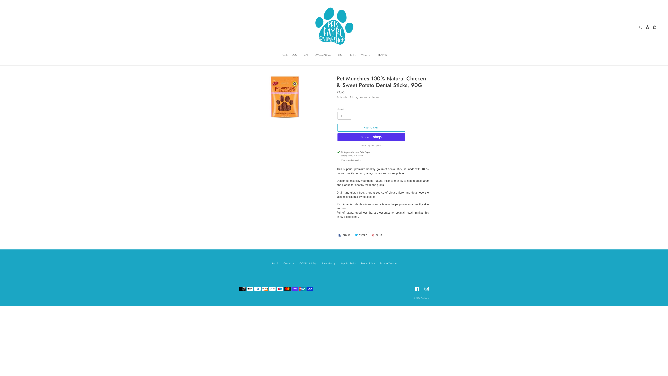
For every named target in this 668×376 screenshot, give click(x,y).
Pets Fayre (425, 298)
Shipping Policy (348, 263)
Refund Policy (368, 263)
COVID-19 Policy (308, 263)
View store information (351, 160)
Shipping (354, 97)
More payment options (371, 145)
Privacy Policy (328, 263)
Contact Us (289, 263)
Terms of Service (388, 263)
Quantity (341, 109)
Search (275, 263)
